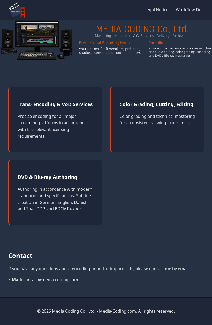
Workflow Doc (190, 9)
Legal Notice (157, 9)
